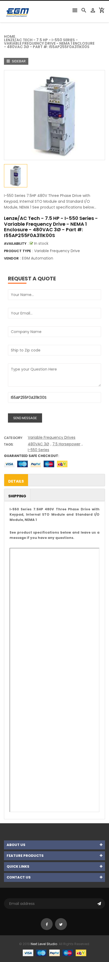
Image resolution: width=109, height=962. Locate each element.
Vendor (11, 258)
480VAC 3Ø (38, 444)
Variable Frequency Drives (51, 437)
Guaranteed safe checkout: (31, 455)
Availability (15, 243)
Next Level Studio (44, 944)
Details (16, 481)
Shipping (17, 496)
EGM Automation (37, 258)
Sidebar (18, 61)
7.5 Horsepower (66, 444)
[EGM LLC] (54, 952)
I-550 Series (38, 449)
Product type (17, 250)
